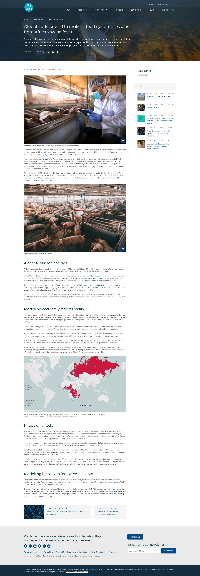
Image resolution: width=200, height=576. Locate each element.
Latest (140, 86)
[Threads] (44, 546)
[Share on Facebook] (43, 52)
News (151, 10)
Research (82, 10)
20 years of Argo (153, 107)
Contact (28, 52)
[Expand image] (75, 109)
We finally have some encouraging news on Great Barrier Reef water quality (160, 120)
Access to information (32, 552)
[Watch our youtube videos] (49, 546)
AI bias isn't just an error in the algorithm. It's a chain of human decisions (159, 133)
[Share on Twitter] (48, 52)
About (67, 10)
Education (136, 10)
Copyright (60, 552)
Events (165, 10)
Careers (119, 10)
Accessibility (48, 552)
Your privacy (113, 552)
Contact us (135, 537)
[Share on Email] (57, 52)
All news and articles (53, 19)
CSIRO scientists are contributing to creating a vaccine (97, 285)
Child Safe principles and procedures (86, 556)
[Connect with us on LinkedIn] (35, 546)
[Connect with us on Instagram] (30, 546)
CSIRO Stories (39, 19)
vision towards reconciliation (77, 571)
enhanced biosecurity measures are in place (99, 278)
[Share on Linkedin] (53, 52)
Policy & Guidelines (98, 552)
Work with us (101, 10)
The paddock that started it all (158, 96)
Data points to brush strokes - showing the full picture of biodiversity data (158, 146)
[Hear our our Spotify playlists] (39, 546)
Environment (143, 76)
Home (26, 19)
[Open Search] (173, 9)
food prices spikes (114, 491)
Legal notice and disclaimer (77, 552)
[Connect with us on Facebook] (25, 546)
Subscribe (168, 551)
